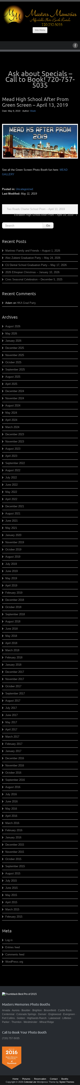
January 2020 (13, 535)
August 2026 (12, 326)
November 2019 (14, 542)
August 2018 (12, 621)
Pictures (26, 1079)
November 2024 (14, 398)
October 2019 (13, 549)
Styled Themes (66, 1082)
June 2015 (11, 887)
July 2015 (11, 880)
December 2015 (14, 844)
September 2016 (15, 779)
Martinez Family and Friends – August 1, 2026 (32, 250)
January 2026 (13, 340)
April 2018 (11, 643)
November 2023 (14, 441)
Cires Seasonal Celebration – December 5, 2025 (33, 279)
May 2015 (11, 895)
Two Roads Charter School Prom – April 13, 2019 (36, 209)
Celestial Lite (30, 1082)
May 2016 (11, 808)
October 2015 (13, 859)
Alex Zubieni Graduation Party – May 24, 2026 (32, 257)
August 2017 (12, 700)
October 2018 (13, 607)
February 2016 (13, 830)
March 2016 (12, 823)
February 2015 (13, 916)
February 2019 (13, 592)
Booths (64, 1079)
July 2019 (11, 563)
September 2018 (15, 614)
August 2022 (12, 470)
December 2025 (14, 347)
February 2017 (13, 743)
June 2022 (11, 484)
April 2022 (11, 499)
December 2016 (14, 758)
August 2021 (12, 513)
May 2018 (11, 635)
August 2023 (12, 448)
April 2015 (11, 902)
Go (48, 225)
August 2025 (12, 376)
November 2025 (14, 355)
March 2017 (12, 736)
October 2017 (13, 686)
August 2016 (12, 787)
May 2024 (11, 412)
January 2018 (13, 664)
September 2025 (15, 369)
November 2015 (14, 851)
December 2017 (14, 671)
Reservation (40, 1079)
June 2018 (11, 628)
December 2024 (14, 391)
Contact (54, 1079)
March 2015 (12, 909)
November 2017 (14, 679)
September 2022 (15, 463)
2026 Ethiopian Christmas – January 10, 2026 (32, 272)
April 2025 (11, 383)
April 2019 (11, 585)
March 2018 (12, 650)
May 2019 (11, 578)
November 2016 (14, 765)
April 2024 (11, 419)
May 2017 (11, 722)
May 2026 (11, 333)
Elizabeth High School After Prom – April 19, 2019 (43, 214)
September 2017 (15, 693)
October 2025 (13, 362)
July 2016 (11, 794)
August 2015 (12, 873)
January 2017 (13, 751)
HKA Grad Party (26, 302)
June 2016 (11, 801)
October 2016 (13, 772)
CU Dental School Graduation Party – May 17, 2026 (36, 265)
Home (15, 1079)
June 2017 (11, 715)
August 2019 (12, 556)
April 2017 (11, 729)
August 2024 (12, 405)
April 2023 (11, 455)
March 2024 (12, 427)
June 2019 (11, 571)
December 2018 (14, 599)
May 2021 (11, 527)
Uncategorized (24, 189)
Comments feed (14, 954)
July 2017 (11, 707)
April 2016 (11, 815)
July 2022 (11, 477)
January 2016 (13, 837)
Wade (33, 111)
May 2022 (11, 491)
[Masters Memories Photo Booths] (40, 15)
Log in (9, 940)
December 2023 (14, 434)
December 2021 (14, 506)
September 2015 (15, 866)
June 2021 (11, 520)
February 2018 (13, 657)
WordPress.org (14, 961)
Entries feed (12, 947)
